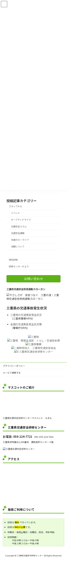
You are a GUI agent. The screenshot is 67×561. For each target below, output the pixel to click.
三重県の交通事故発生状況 (26, 315)
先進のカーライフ (20, 239)
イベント (15, 213)
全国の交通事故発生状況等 (26, 324)
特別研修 (13, 259)
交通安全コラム (19, 226)
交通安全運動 (17, 233)
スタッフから (15, 206)
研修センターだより (19, 266)
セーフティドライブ (21, 219)
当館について (17, 246)
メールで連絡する (12, 372)
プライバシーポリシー (14, 365)
